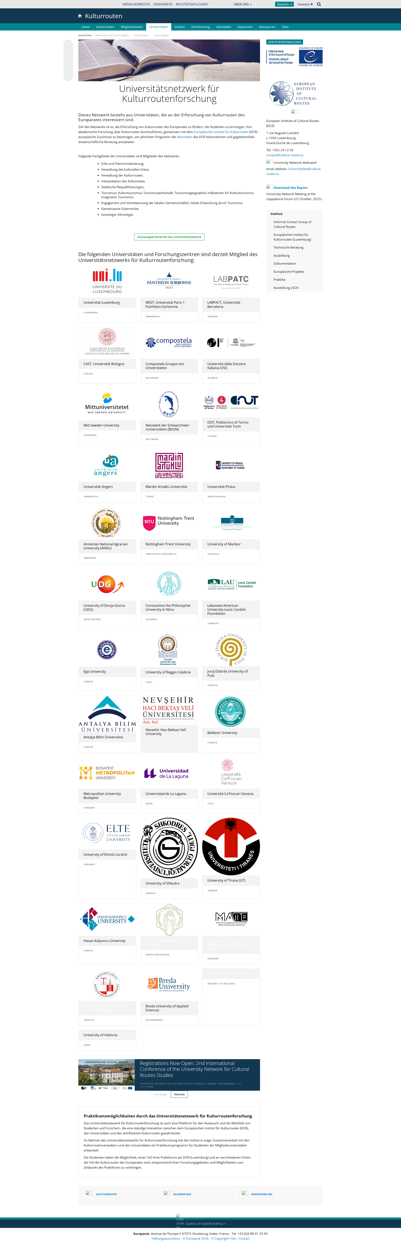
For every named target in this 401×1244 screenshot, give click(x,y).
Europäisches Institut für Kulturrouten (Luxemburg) (292, 236)
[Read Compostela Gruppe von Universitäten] (169, 342)
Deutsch (283, 4)
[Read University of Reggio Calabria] (169, 650)
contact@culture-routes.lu (284, 155)
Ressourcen (267, 27)
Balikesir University (222, 732)
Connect (304, 4)
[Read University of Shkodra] (169, 848)
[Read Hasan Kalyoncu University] (107, 919)
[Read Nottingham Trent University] (169, 522)
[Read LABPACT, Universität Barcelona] (231, 281)
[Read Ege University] (107, 649)
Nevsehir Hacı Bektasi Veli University (166, 731)
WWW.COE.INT (88, 4)
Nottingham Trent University (168, 544)
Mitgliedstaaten (132, 27)
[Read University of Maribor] (231, 522)
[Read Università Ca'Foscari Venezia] (231, 773)
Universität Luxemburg (102, 302)
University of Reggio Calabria (168, 672)
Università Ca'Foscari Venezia (230, 793)
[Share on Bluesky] (68, 45)
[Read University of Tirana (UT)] (231, 847)
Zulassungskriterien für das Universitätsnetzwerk (169, 237)
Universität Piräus (221, 486)
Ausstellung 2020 (286, 288)
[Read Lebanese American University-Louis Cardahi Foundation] (231, 584)
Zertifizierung (200, 27)
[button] (200, 1224)
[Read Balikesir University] (231, 711)
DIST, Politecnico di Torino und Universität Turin (228, 424)
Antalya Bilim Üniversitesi (103, 737)
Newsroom (245, 27)
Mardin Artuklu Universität (166, 486)
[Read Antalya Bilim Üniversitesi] (107, 713)
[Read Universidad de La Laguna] (169, 773)
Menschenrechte (136, 4)
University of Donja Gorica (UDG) (104, 607)
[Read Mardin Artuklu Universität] (169, 465)
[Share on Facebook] (68, 60)
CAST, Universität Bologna (104, 364)
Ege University (95, 671)
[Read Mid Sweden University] (107, 404)
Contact (244, 1238)
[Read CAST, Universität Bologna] (107, 342)
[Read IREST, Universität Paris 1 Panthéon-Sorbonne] (169, 281)
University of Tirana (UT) (226, 880)
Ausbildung (282, 255)
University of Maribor (224, 544)
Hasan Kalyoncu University (105, 940)
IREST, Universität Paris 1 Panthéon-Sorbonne (165, 304)
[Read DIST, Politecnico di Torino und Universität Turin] (231, 402)
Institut (180, 27)
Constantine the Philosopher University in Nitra (168, 607)
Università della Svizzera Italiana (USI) (226, 366)
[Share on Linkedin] (68, 68)
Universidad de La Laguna (166, 793)
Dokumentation (285, 263)
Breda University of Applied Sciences (167, 1008)
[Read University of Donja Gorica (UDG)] (107, 584)
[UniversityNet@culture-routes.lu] (279, 174)
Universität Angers (98, 486)
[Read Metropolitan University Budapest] (107, 773)
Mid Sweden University (101, 425)
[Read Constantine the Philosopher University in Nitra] (169, 584)
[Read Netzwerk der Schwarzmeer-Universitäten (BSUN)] (169, 404)
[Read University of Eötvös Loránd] (107, 833)
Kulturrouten (105, 27)
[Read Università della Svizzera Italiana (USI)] (231, 342)
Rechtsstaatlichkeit (192, 4)
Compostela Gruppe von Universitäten (165, 366)
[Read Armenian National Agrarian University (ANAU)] (107, 522)
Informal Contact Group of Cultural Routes (292, 224)
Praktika (279, 279)
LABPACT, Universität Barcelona (223, 304)
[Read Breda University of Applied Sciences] (169, 985)
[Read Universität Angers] (107, 465)
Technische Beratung (288, 247)
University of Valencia (100, 1035)
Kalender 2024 (182, 1194)
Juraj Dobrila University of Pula (227, 673)
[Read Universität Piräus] (231, 465)
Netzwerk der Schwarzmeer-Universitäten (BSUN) (168, 427)
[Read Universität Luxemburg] (107, 281)
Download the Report (291, 187)
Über (285, 27)
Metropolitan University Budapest (102, 795)
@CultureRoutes (106, 1194)
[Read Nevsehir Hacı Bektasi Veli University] (169, 710)
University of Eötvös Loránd (105, 854)
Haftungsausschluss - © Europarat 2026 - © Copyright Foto (194, 1238)
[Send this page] (68, 76)
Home (86, 27)
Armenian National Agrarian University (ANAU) (106, 546)
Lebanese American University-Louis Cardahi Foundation (226, 609)
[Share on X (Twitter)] (68, 53)
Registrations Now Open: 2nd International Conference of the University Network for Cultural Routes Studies (194, 1069)
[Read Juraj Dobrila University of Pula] (231, 649)
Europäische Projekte (289, 271)
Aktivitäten (223, 27)
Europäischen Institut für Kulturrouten (221, 132)
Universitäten (158, 27)
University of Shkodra (162, 883)
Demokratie (163, 4)
